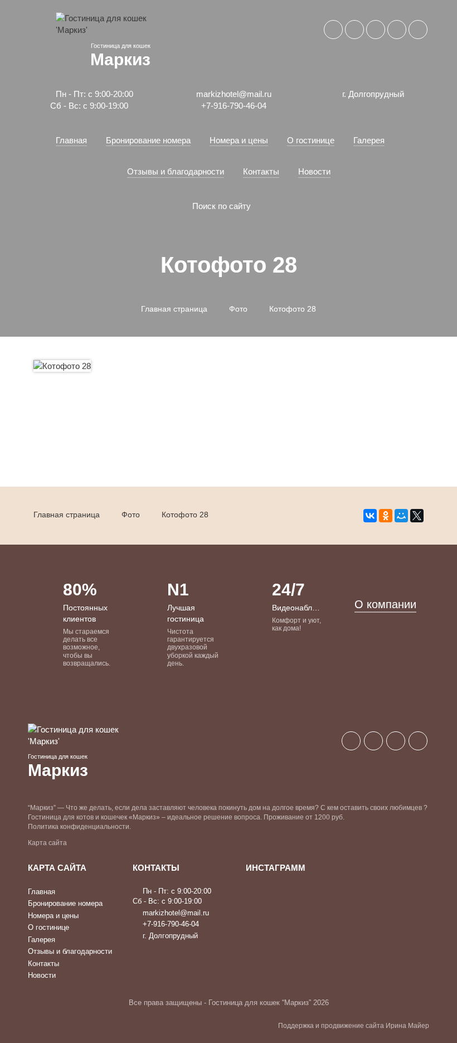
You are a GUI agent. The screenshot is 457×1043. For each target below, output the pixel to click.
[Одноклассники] (385, 515)
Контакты (261, 171)
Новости (314, 171)
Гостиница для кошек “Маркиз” (259, 1002)
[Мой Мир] (401, 515)
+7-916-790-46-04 (232, 105)
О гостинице (310, 140)
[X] (417, 515)
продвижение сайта (352, 1026)
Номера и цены (239, 140)
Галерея (369, 140)
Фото (238, 308)
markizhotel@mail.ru (232, 94)
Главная (71, 140)
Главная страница (174, 308)
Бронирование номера (148, 140)
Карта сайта (47, 843)
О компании (385, 604)
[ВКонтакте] (370, 515)
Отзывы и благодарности (175, 171)
